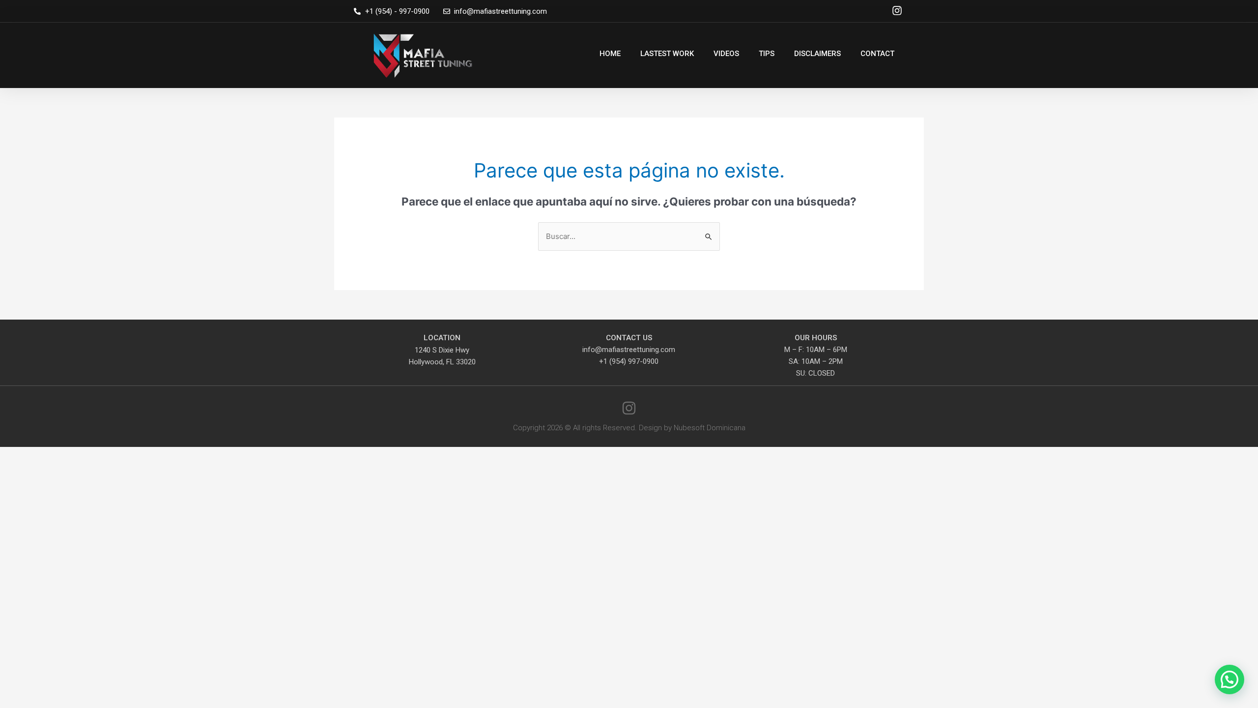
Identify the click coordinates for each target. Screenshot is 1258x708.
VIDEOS (726, 53)
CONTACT (877, 53)
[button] (1229, 679)
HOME (610, 53)
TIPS (766, 53)
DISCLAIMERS (817, 53)
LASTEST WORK (667, 53)
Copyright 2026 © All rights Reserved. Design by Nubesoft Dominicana (629, 427)
